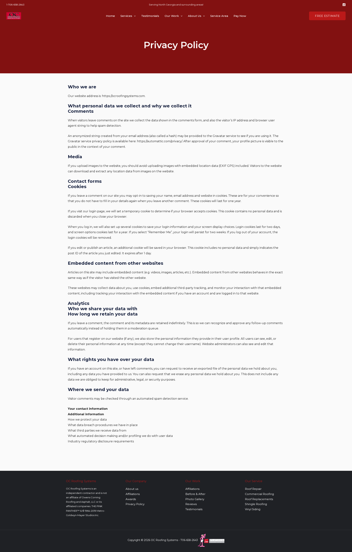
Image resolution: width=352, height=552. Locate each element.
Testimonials (150, 16)
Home (110, 16)
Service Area (219, 16)
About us (132, 489)
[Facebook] (344, 4)
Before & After (195, 494)
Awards (131, 499)
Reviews (191, 504)
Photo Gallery (194, 499)
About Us (194, 16)
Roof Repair (253, 489)
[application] (134, 16)
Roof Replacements (259, 499)
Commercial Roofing (259, 494)
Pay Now (240, 16)
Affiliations (133, 494)
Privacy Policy (135, 504)
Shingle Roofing (256, 504)
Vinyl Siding (252, 509)
